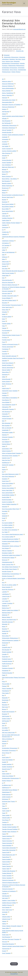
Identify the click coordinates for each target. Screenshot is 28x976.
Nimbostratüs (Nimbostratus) (16, 65)
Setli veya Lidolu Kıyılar (8, 732)
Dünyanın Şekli (6, 293)
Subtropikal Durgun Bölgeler (9, 790)
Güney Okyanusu (6, 383)
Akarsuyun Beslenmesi (8, 107)
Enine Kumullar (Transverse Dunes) (11, 305)
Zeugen (4, 951)
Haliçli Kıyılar (5, 388)
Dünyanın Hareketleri (7, 291)
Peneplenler (5, 670)
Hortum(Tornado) (7, 418)
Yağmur (4, 923)
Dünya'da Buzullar (7, 280)
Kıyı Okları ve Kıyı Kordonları (9, 529)
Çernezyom (5, 227)
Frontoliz (4, 351)
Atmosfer (4, 155)
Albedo (4, 114)
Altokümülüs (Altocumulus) (11, 57)
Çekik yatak (5, 216)
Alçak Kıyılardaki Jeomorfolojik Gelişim (12, 116)
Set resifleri (5, 730)
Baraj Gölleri (5, 171)
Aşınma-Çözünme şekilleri (9, 151)
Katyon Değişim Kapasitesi (9, 504)
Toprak (4, 834)
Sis (3, 755)
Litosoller (4, 598)
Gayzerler (4, 353)
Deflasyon (4, 257)
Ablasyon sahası (6, 81)
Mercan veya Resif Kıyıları (9, 619)
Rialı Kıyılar (5, 707)
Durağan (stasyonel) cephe (9, 295)
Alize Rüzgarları (6, 121)
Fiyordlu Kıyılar (6, 339)
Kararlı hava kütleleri (7, 483)
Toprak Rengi (5, 857)
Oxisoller (4, 654)
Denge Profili (5, 264)
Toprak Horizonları (7, 841)
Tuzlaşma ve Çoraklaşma (9, 891)
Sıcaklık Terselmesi (7, 766)
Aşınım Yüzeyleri (6, 148)
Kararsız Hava (9, 61)
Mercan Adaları (6, 617)
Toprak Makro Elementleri (9, 847)
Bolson (4, 192)
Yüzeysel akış (5, 948)
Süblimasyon (5, 787)
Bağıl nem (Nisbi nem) (8, 167)
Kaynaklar (4, 511)
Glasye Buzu (5, 372)
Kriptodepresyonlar (7, 562)
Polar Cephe (5, 693)
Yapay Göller (5, 928)
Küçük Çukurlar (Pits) (7, 564)
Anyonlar (4, 141)
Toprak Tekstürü (6, 866)
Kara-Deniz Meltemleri (8, 476)
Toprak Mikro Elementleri (8, 850)
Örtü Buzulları (5, 649)
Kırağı (3, 518)
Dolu (3, 278)
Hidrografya (5, 407)
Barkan (4, 174)
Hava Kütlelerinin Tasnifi (8, 404)
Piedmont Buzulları (7, 673)
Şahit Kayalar (5, 716)
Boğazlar (4, 190)
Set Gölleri (5, 728)
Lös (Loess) (5, 601)
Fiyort (3, 342)
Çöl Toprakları (6, 245)
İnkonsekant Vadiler (7, 432)
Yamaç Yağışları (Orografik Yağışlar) (11, 926)
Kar (3, 472)
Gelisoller (4, 360)
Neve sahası (5, 635)
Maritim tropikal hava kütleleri (10, 610)
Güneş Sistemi (6, 381)
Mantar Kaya (5, 608)
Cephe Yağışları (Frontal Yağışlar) (11, 222)
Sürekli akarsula (6, 794)
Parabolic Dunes (6, 659)
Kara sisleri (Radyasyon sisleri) (10, 474)
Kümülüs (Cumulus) (7, 576)
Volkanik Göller (6, 916)
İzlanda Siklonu (6, 444)
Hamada (4, 393)
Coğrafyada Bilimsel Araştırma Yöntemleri (13, 236)
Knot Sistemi (5, 548)
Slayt (3, 771)
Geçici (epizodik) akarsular (9, 356)
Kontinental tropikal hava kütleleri (11, 555)
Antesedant (5, 139)
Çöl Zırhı (4, 247)
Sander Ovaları (6, 718)
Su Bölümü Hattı (6, 785)
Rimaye (4, 709)
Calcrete (4, 213)
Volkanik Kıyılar (6, 919)
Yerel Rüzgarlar (6, 937)
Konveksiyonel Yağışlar (8, 557)
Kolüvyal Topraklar (7, 550)
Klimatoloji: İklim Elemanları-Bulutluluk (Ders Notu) (13, 23)
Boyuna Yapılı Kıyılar (7, 197)
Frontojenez (5, 349)
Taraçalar (4, 808)
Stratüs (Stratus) (15, 72)
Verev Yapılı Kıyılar (7, 909)
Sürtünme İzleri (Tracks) (8, 801)
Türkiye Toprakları (7, 878)
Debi (3, 254)
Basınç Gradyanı (6, 176)
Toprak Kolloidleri (6, 845)
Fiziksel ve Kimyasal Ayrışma (10, 344)
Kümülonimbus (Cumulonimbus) (10, 63)
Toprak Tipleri (5, 868)
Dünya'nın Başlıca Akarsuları (9, 284)
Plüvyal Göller (5, 684)
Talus (3, 806)
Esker (3, 319)
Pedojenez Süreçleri (7, 668)
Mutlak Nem (5, 631)
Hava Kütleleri (6, 402)
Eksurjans (4, 302)
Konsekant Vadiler (7, 553)
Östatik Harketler (6, 652)
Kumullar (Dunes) (6, 571)
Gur (3, 386)
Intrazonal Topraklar (7, 437)
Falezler (4, 328)
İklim (3, 421)
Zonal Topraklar (6, 953)
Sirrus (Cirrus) (13, 69)
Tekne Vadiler (6, 815)
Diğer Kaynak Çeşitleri (8, 273)
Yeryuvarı (4, 941)
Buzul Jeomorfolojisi (7, 211)
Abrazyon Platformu (7, 86)
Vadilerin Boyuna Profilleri (9, 902)
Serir (3, 725)
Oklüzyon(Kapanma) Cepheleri (10, 640)
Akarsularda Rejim (7, 102)
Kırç (3, 520)
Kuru (3, 582)
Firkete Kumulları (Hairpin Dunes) (11, 335)
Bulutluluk (12, 59)
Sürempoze (5, 799)
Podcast (4, 686)
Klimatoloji (6, 55)
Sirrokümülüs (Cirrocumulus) (9, 67)
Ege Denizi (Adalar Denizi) (9, 300)
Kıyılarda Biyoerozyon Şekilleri (10, 539)
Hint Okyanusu (6, 411)
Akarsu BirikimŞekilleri (8, 88)
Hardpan (4, 395)
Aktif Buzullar (5, 111)
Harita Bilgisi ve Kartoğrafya (9, 397)
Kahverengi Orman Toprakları (10, 455)
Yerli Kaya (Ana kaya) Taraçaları (10, 939)
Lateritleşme (5, 594)
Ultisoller (4, 893)
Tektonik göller (6, 817)
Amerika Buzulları (6, 132)
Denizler (4, 266)
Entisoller (4, 312)
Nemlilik (4, 633)
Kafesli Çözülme (6, 451)
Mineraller (4, 624)
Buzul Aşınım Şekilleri (8, 204)
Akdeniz (4, 109)
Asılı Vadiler (5, 146)
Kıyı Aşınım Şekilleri (7, 523)
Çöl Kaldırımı (5, 243)
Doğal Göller (5, 275)
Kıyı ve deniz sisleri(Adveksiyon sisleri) (12, 534)
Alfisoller (4, 118)
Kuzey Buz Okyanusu (7, 589)
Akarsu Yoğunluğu (7, 95)
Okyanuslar (5, 642)
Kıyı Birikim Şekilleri (7, 525)
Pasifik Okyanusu (6, 663)
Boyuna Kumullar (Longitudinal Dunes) (12, 195)
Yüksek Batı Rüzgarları (8, 944)
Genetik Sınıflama (7, 365)
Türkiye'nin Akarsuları (8, 880)
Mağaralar (5, 605)
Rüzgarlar (4, 714)
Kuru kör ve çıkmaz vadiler (9, 585)
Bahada (4, 169)
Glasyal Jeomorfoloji (7, 367)
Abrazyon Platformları (8, 83)
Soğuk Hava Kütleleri (7, 776)
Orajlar (4, 645)
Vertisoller (5, 912)
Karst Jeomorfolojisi (7, 492)
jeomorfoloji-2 (6, 448)
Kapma (4, 469)
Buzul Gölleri (5, 209)
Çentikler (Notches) (7, 218)
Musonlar (4, 629)
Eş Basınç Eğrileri (6, 316)
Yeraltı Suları (5, 934)
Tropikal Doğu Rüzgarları (8, 871)
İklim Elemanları (6, 423)
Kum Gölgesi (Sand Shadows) (10, 567)
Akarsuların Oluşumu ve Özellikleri (11, 104)
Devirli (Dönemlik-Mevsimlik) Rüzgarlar (12, 271)
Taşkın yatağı (5, 810)
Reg (3, 695)
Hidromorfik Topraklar (8, 409)
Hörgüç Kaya (5, 416)
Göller (3, 377)
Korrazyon (4, 560)
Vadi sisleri (5, 898)
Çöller (3, 250)
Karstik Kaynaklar (6, 499)
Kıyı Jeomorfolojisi (7, 527)
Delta (3, 259)
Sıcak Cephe (5, 757)
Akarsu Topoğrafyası (7, 93)
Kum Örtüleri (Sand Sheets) (9, 569)
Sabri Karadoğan (9, 3)
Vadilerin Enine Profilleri (8, 900)
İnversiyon (5, 439)
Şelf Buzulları (5, 721)
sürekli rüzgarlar (6, 797)
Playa (3, 681)
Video (3, 914)
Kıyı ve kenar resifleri (7, 536)
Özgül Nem (5, 656)
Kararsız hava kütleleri (8, 488)
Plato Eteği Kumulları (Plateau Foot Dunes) (13, 677)
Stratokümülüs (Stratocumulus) (10, 778)
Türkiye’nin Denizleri (7, 889)
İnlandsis (4, 434)
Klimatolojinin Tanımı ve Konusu (10, 546)
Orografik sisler (6, 647)
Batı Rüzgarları (6, 181)
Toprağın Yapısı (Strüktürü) (9, 831)
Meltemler (4, 615)
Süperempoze (6, 792)
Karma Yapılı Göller (7, 490)
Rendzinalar (5, 700)
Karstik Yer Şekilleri (7, 502)
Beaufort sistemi (6, 183)
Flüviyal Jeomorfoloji (7, 346)
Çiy (3, 229)
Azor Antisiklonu (6, 165)
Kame (3, 467)
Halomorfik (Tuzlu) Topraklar (10, 390)
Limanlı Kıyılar (6, 596)
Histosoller (5, 414)
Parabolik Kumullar (7, 661)
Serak (3, 723)
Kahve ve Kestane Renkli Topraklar (11, 453)
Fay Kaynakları (6, 330)
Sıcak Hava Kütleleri (7, 759)
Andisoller (4, 137)
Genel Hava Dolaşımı (7, 363)
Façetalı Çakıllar (6, 323)
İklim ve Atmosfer (6, 428)
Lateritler (4, 591)
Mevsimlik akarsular (7, 622)
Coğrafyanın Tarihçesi (8, 240)
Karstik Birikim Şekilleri (8, 495)
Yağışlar (4, 921)
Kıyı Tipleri (5, 532)
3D (3, 79)
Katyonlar (4, 506)
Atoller (4, 158)
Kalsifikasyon (5, 462)
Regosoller (5, 697)
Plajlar (3, 675)
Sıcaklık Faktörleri (7, 764)
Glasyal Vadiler (6, 370)
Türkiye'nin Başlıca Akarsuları (10, 882)
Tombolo (4, 822)
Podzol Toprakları (6, 688)
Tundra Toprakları (7, 875)
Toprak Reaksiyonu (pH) (8, 854)
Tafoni (3, 803)
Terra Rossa (5, 820)
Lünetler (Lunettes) (7, 603)
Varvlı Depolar (6, 907)
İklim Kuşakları (6, 425)
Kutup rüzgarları (6, 587)
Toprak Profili (5, 852)
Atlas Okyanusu (6, 153)
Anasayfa (14, 963)
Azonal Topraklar (6, 162)
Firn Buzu (4, 337)
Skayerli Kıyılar (6, 769)
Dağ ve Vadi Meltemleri (8, 252)
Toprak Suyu (5, 864)
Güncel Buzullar (6, 379)
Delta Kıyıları (5, 261)
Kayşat (4, 513)
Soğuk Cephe (5, 773)
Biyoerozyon (5, 188)
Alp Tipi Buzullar (6, 123)
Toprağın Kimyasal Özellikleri (10, 829)
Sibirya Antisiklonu (7, 739)
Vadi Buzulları (5, 896)
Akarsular (4, 97)
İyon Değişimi (5, 441)
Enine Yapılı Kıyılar (7, 307)
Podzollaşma (5, 690)
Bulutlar (4, 199)
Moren (4, 626)
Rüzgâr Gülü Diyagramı (8, 711)
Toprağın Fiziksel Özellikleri (9, 827)
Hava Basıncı (5, 400)
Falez (3, 326)
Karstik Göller (5, 497)
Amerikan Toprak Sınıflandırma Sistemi (12, 134)
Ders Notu (18, 59)
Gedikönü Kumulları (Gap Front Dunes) (12, 358)
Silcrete (4, 743)
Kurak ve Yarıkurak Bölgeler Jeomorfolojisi (13, 578)
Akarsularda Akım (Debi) (8, 100)
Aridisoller (4, 144)
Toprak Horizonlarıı (7, 843)
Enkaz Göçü (5, 309)
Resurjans (4, 704)
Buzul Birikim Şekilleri (8, 206)
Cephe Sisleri (5, 220)
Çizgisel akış (5, 232)
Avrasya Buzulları (6, 160)
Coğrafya (4, 234)
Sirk (3, 746)
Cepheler (4, 225)
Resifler (4, 702)
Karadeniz (5, 478)
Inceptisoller (5, 430)
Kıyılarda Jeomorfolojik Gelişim (10, 541)
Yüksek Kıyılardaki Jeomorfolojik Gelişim (13, 946)
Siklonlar (4, 741)
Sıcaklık (4, 762)
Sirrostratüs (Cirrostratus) (9, 750)
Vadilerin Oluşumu (7, 905)
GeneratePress (14, 973)
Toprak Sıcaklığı (6, 859)
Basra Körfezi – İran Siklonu (9, 178)
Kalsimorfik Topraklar (8, 465)
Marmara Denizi (6, 612)
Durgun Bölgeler (6, 298)
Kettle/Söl (4, 516)
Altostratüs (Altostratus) (8, 127)
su (2, 783)
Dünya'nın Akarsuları (7, 282)
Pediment (4, 666)
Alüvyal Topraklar (6, 130)
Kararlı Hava (5, 481)
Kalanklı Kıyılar (6, 458)
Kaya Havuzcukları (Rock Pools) (10, 509)
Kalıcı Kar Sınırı (6, 460)
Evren (3, 321)
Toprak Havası (6, 838)
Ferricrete (4, 333)
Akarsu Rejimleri (6, 90)
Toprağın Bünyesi (6, 824)
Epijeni (4, 314)
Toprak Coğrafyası (7, 836)
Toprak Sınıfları (6, 861)
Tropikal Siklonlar (6, 873)
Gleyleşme (5, 374)
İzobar (3, 446)
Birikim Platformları (7, 185)
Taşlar (3, 813)
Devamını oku (20, 51)
